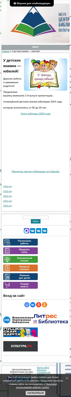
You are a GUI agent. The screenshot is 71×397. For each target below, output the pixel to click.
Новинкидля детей (24, 276)
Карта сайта (43, 367)
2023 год (7, 191)
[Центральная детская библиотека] (44, 233)
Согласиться (35, 393)
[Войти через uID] (26, 304)
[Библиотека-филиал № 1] (38, 233)
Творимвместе (24, 285)
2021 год (7, 201)
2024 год (7, 186)
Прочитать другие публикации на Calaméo (35, 171)
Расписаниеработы (24, 242)
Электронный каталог (24, 259)
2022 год (7, 196)
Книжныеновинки (24, 268)
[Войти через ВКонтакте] (32, 304)
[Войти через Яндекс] (38, 304)
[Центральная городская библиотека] (32, 233)
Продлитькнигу (24, 250)
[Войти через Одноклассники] (44, 304)
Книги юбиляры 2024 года (35, 113)
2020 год (7, 206)
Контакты (41, 370)
